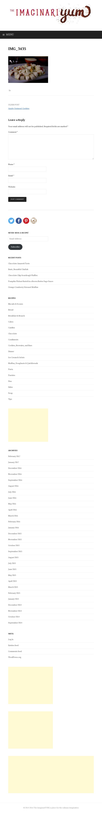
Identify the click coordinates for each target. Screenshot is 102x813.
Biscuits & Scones (15, 304)
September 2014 (15, 623)
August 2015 (13, 557)
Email (11, 176)
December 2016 (14, 468)
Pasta (10, 369)
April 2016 (12, 510)
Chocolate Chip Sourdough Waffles (23, 275)
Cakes (10, 322)
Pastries (11, 375)
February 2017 (14, 456)
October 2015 (13, 545)
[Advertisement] (28, 425)
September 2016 (15, 480)
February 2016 (14, 522)
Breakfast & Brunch (16, 316)
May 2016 (12, 504)
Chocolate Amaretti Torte (19, 263)
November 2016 (15, 474)
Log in (10, 639)
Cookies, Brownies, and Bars (20, 345)
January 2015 (13, 599)
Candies (11, 328)
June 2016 (12, 498)
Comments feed (15, 651)
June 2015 (12, 569)
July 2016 (12, 492)
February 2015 (14, 593)
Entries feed (13, 645)
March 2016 (13, 516)
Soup (10, 393)
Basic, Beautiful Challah (18, 269)
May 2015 (12, 575)
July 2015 (12, 563)
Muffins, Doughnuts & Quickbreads (23, 363)
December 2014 (14, 605)
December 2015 (14, 534)
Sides (10, 387)
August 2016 (13, 486)
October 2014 (13, 617)
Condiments (13, 340)
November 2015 (15, 539)
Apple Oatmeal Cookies (18, 108)
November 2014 (15, 611)
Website (11, 187)
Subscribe (15, 247)
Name (11, 164)
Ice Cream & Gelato (16, 357)
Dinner (11, 351)
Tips (10, 399)
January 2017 (13, 462)
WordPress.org (14, 657)
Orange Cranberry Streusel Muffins (23, 287)
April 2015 (12, 581)
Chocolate (12, 334)
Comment (13, 132)
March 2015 (13, 587)
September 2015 (15, 551)
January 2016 (13, 528)
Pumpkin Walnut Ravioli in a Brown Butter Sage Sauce (30, 281)
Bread (10, 310)
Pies (10, 381)
